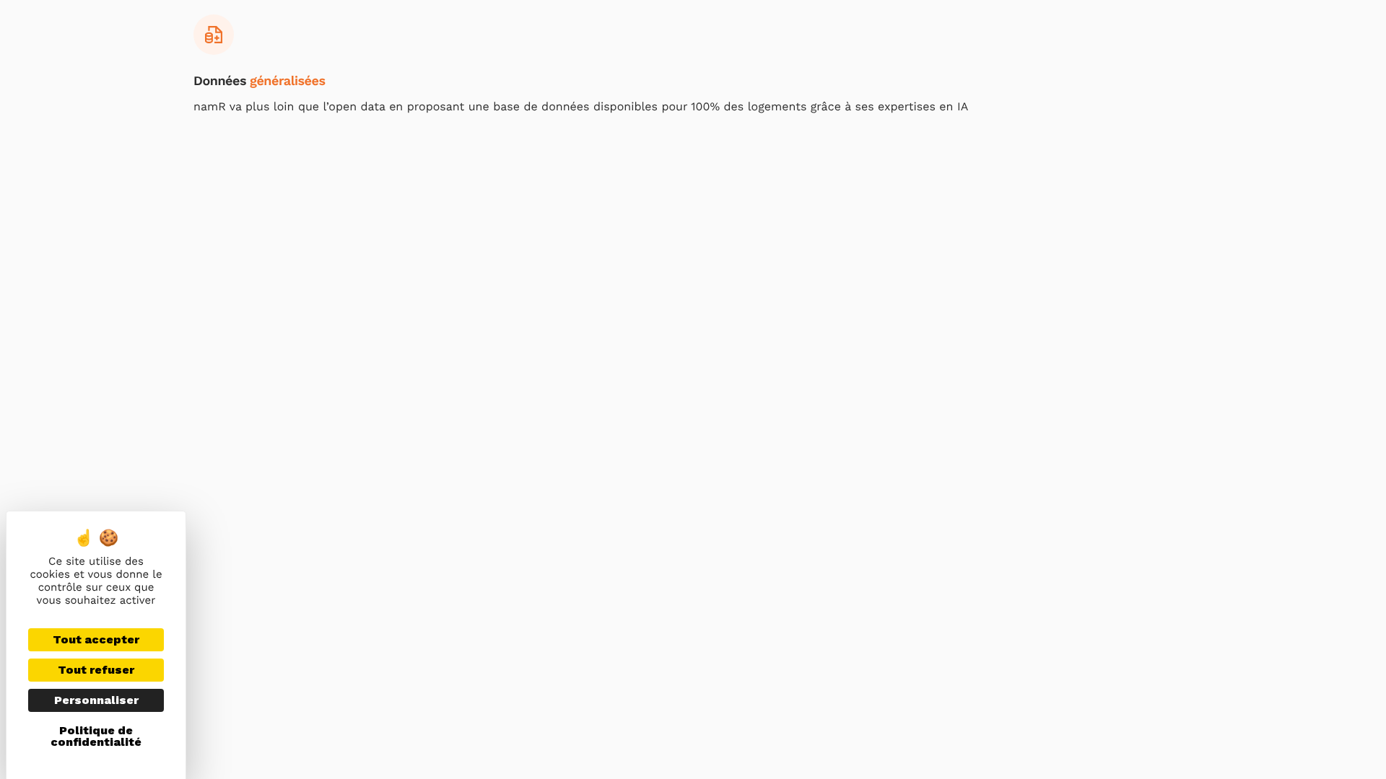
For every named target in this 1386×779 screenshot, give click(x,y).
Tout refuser (96, 670)
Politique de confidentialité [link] (96, 736)
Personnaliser (96, 700)
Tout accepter (96, 639)
